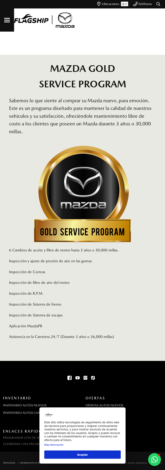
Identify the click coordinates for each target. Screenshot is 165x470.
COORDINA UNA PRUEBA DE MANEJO (31, 444)
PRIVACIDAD (9, 463)
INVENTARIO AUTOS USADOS (25, 413)
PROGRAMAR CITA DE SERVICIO (27, 438)
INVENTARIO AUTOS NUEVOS (24, 405)
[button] (158, 4)
